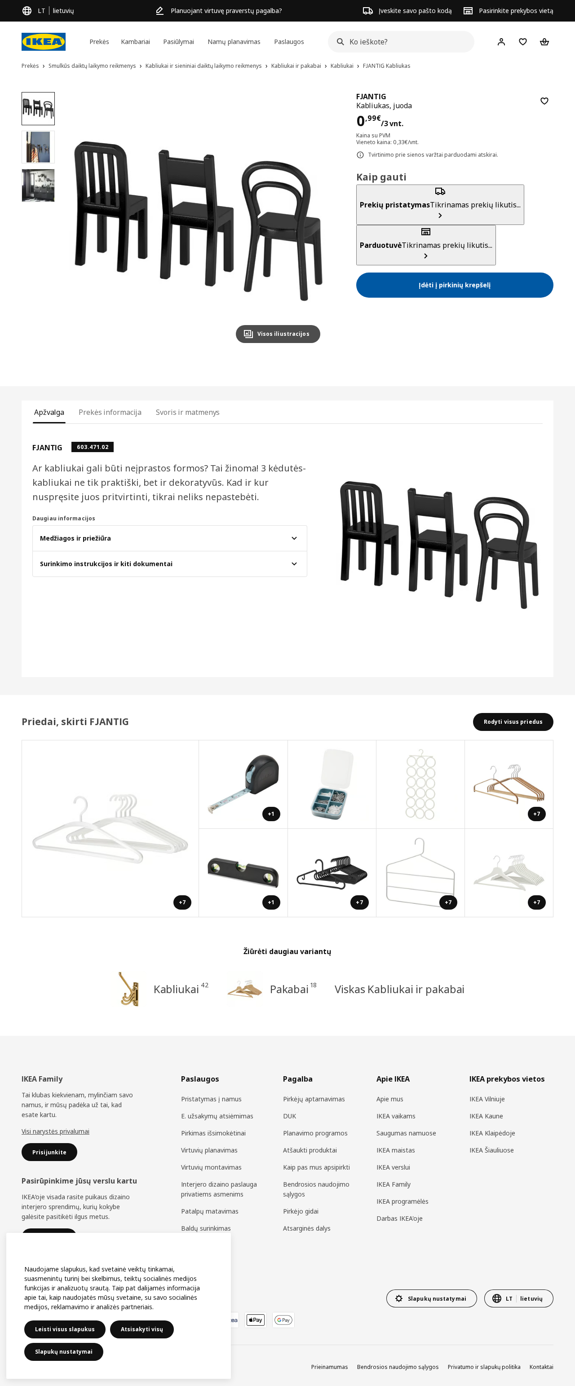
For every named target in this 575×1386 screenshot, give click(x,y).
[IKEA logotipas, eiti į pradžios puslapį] (44, 42)
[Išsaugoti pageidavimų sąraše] (544, 101)
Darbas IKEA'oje (399, 1218)
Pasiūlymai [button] (178, 41)
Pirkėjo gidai (300, 1211)
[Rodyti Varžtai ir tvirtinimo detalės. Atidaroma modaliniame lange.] (332, 784)
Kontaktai (541, 1367)
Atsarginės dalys (307, 1228)
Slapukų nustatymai (64, 1351)
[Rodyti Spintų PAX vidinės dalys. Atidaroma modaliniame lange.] (420, 784)
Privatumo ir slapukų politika (484, 1367)
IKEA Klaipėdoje (492, 1133)
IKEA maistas (395, 1150)
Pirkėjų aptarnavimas (314, 1099)
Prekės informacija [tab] (110, 412)
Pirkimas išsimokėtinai (213, 1133)
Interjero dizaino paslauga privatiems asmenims (219, 1189)
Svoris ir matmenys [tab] (188, 412)
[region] (198, 221)
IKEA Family (393, 1184)
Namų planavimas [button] (234, 41)
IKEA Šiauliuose (491, 1150)
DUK (289, 1116)
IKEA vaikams (396, 1116)
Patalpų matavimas (210, 1211)
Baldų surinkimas (206, 1228)
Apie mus (389, 1099)
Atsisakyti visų (142, 1329)
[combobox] (398, 42)
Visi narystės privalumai (55, 1131)
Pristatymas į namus (211, 1099)
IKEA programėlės (402, 1201)
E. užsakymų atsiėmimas (217, 1116)
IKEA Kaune (486, 1116)
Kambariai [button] (135, 41)
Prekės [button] (99, 41)
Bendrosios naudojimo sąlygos (316, 1189)
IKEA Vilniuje (487, 1099)
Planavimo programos (315, 1133)
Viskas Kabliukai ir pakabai (399, 988)
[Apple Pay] (255, 1320)
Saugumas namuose (406, 1133)
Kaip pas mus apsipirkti (316, 1167)
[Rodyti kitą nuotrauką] (309, 221)
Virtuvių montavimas (211, 1167)
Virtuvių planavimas (209, 1150)
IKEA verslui (393, 1167)
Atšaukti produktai (310, 1150)
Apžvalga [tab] (49, 412)
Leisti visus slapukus (65, 1329)
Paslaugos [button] (289, 41)
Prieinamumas (329, 1367)
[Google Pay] (283, 1320)
